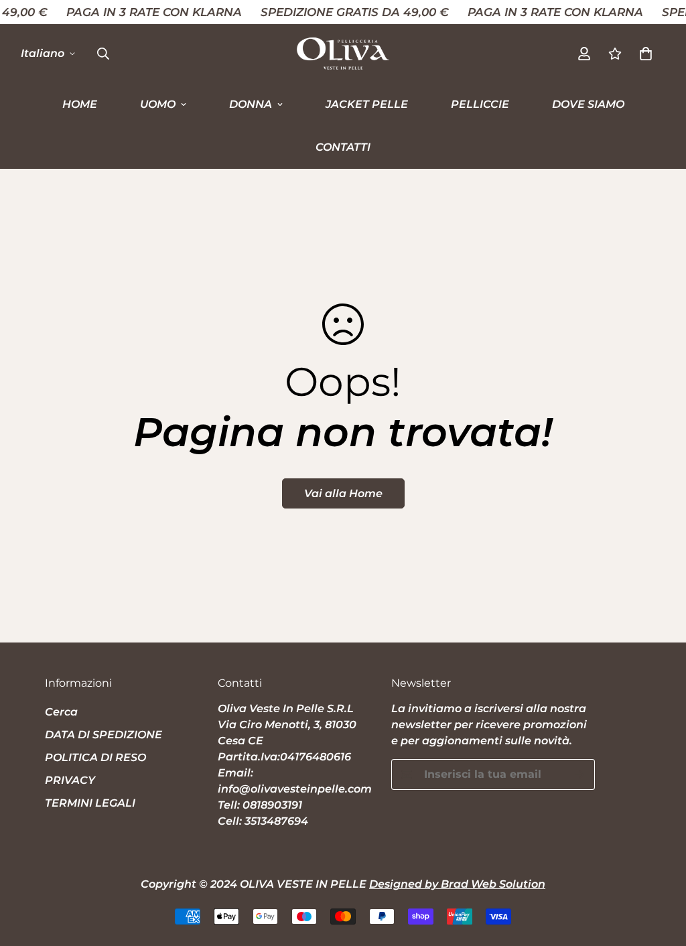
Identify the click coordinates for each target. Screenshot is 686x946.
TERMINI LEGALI (90, 803)
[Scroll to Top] (659, 873)
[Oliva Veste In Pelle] (343, 53)
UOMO (158, 104)
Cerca (61, 711)
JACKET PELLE (367, 104)
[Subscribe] (580, 774)
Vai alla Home (343, 493)
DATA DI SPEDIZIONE (103, 734)
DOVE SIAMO (588, 104)
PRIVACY (70, 780)
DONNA (250, 104)
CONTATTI (343, 147)
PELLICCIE (480, 104)
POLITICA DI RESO (95, 757)
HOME (79, 104)
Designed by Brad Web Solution (457, 884)
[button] (645, 53)
